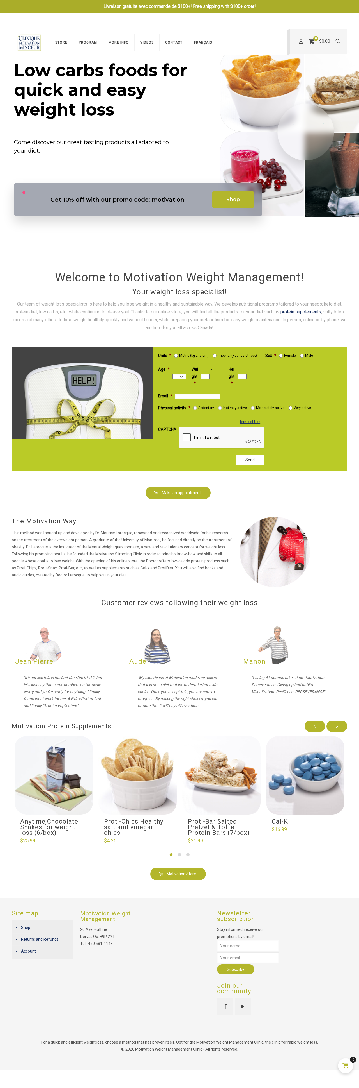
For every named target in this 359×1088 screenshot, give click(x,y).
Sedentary (206, 408)
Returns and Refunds (40, 939)
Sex (270, 355)
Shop (233, 199)
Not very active (235, 408)
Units (164, 355)
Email (165, 396)
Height (231, 376)
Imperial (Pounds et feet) (237, 356)
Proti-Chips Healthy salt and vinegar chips (133, 827)
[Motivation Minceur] (29, 42)
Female (290, 356)
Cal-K (280, 821)
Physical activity (174, 408)
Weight (195, 376)
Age (164, 369)
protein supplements (300, 312)
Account (28, 951)
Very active (302, 408)
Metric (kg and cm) (194, 356)
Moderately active (270, 408)
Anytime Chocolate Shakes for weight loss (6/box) (49, 827)
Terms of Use (250, 422)
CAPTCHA (167, 429)
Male (309, 356)
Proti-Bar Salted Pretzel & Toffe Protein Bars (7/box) (219, 827)
